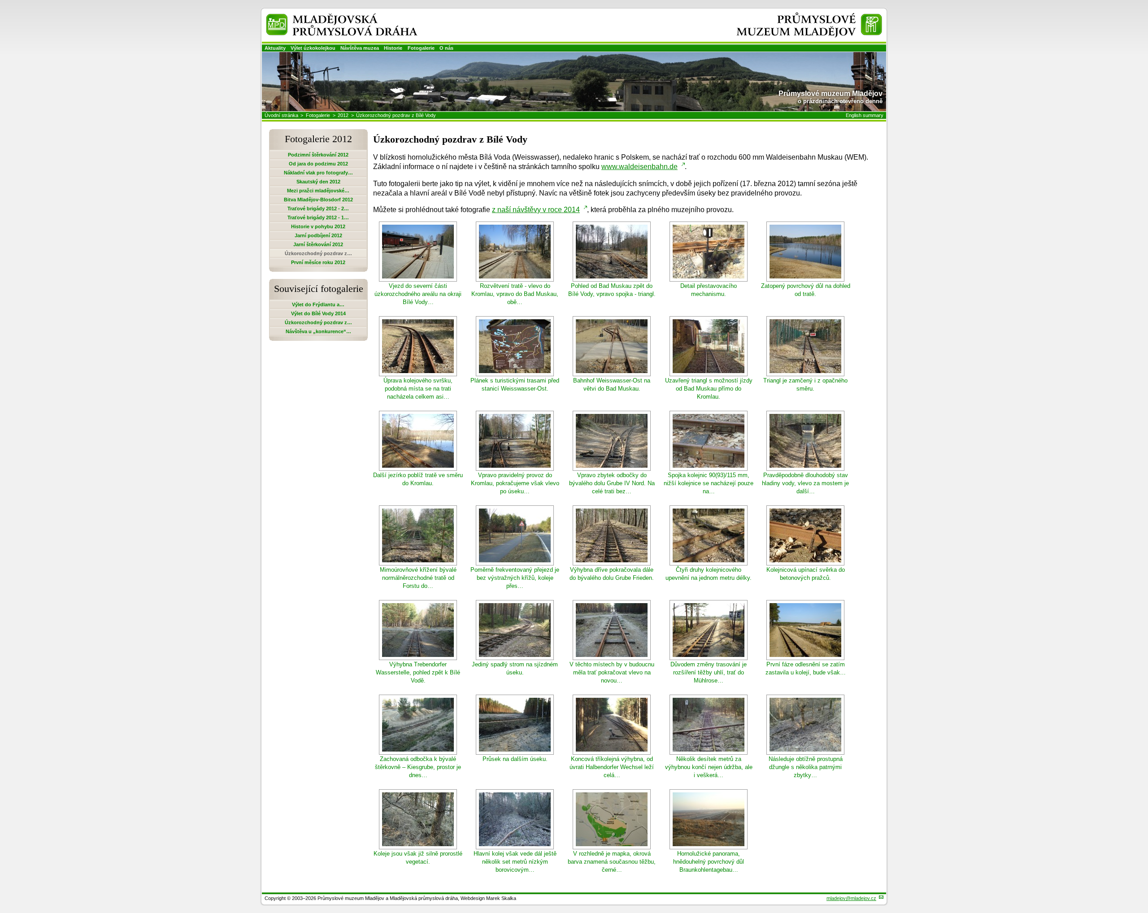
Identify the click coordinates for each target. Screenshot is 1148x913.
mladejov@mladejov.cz (851, 898)
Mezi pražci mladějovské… (318, 190)
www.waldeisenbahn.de (639, 166)
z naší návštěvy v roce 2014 (536, 209)
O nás (446, 48)
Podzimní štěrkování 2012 (318, 154)
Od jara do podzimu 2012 (318, 163)
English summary (864, 115)
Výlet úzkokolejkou (313, 48)
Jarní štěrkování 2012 (318, 244)
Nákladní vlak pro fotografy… (318, 172)
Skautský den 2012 (318, 181)
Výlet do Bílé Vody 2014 (318, 313)
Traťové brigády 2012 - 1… (318, 217)
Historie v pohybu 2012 (318, 226)
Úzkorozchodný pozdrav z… (318, 322)
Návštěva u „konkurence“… (318, 331)
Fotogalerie (421, 48)
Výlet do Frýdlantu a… (318, 304)
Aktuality (275, 48)
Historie (393, 48)
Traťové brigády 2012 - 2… (318, 208)
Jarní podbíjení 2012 (318, 235)
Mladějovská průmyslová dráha (330, 17)
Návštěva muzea (359, 48)
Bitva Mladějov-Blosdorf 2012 (318, 199)
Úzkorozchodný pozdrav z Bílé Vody (396, 115)
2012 (343, 115)
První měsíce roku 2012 (318, 262)
